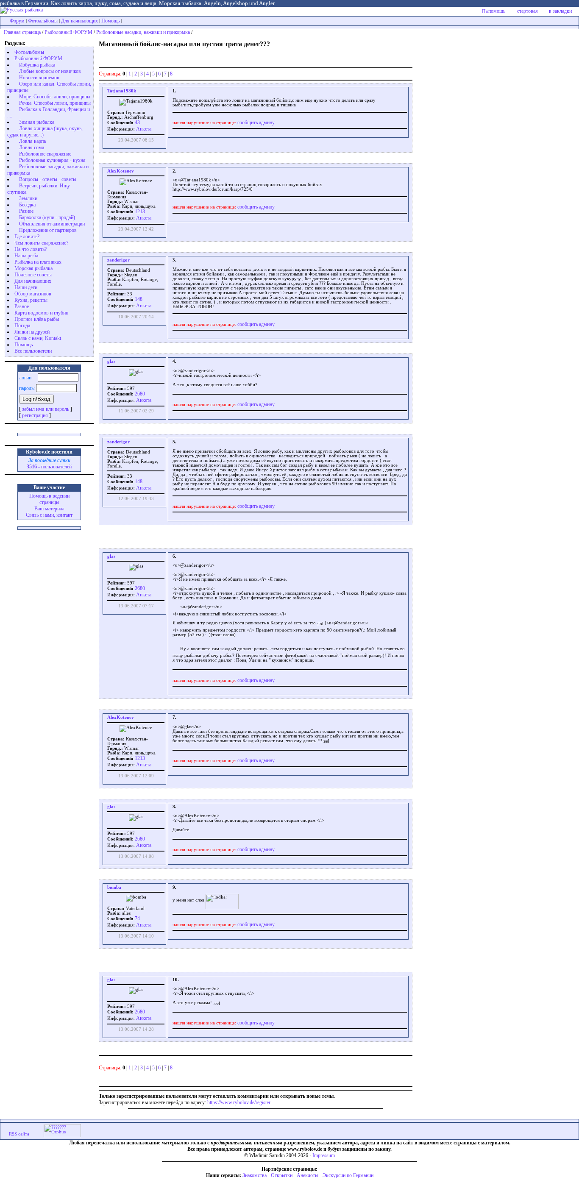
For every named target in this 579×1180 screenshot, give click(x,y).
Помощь (110, 21)
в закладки (560, 11)
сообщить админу (256, 122)
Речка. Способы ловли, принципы (55, 103)
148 (138, 299)
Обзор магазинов (32, 294)
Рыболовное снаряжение (45, 154)
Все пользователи (33, 351)
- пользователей (49, 467)
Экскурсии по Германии (348, 1175)
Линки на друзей (32, 332)
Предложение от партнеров (48, 230)
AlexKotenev (120, 171)
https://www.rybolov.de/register (238, 1102)
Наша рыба (26, 256)
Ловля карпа (32, 141)
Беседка (27, 205)
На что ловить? (30, 249)
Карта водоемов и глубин (41, 313)
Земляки (28, 198)
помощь (496, 11)
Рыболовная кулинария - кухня (52, 160)
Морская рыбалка (33, 268)
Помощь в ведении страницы (49, 499)
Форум (17, 21)
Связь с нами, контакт (49, 515)
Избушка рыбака (37, 65)
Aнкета (143, 129)
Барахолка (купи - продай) (47, 217)
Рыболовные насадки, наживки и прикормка (143, 32)
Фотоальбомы (43, 21)
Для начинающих (79, 21)
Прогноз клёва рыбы (36, 319)
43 (137, 122)
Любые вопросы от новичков (50, 71)
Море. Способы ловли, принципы (54, 97)
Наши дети (25, 287)
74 (137, 918)
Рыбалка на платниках (37, 262)
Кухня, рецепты (30, 300)
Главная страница (22, 32)
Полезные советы (33, 275)
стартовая (527, 11)
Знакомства (254, 1175)
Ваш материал (49, 509)
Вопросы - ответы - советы (47, 179)
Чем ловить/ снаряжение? (41, 243)
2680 (139, 394)
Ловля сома (31, 147)
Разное (26, 211)
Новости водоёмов (39, 78)
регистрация (35, 415)
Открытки (281, 1175)
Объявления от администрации (52, 224)
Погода (22, 325)
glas (111, 361)
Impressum (323, 1155)
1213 (139, 211)
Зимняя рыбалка (36, 122)
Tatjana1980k (121, 91)
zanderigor (118, 260)
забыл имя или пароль (45, 409)
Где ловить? (26, 236)
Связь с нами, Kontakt (37, 338)
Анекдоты (307, 1175)
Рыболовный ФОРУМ (68, 32)
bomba (114, 887)
